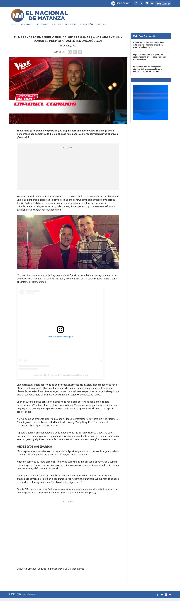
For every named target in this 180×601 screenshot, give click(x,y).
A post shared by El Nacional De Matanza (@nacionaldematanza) (60, 375)
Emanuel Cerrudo (37, 568)
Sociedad (26, 25)
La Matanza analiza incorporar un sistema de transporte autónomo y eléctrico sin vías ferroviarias (148, 69)
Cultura (101, 25)
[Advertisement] (68, 169)
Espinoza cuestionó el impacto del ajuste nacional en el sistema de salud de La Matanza (149, 57)
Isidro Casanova (55, 568)
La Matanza (70, 568)
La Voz (80, 568)
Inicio (14, 25)
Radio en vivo (122, 3)
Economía (70, 25)
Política (56, 25)
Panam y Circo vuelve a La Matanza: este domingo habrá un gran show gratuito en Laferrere (148, 44)
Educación (86, 25)
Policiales (42, 25)
